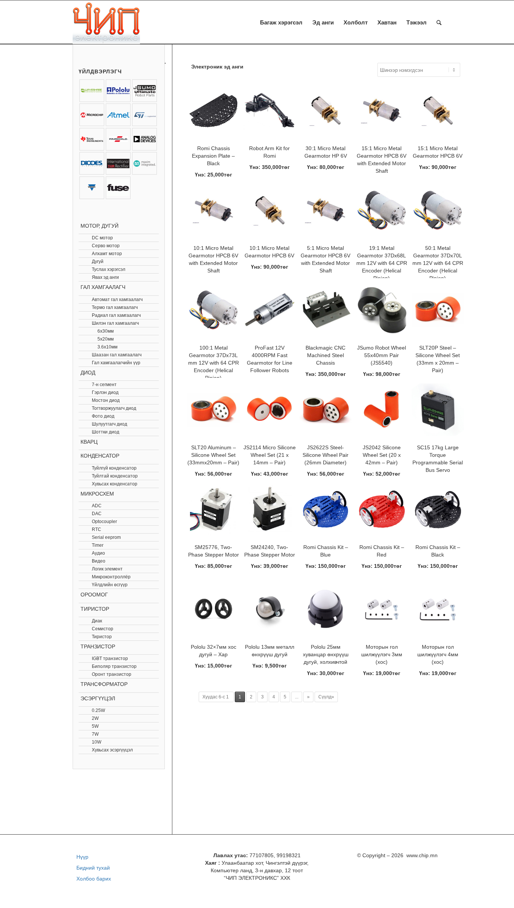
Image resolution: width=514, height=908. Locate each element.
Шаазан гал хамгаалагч (116, 354)
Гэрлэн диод (105, 392)
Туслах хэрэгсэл (108, 269)
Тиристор (102, 636)
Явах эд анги (105, 277)
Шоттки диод (105, 432)
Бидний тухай (93, 868)
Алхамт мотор (107, 253)
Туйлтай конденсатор (115, 476)
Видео (98, 561)
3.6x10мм (107, 347)
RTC (96, 529)
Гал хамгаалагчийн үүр (116, 362)
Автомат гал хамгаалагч (117, 299)
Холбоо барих (93, 879)
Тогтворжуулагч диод (114, 408)
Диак (97, 621)
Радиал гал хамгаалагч (116, 315)
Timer (97, 545)
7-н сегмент (104, 384)
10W (96, 742)
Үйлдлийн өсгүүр (110, 584)
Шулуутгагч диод (109, 424)
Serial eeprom (106, 537)
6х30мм (105, 331)
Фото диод (103, 416)
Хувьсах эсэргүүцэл (112, 750)
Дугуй (97, 261)
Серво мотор (106, 245)
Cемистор (102, 628)
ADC (97, 505)
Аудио (98, 553)
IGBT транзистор (110, 658)
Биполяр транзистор (114, 666)
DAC (97, 513)
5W (95, 726)
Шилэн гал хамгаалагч (115, 323)
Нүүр (82, 857)
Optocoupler (104, 521)
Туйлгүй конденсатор (114, 468)
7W (95, 734)
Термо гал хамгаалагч (115, 307)
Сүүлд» (326, 697)
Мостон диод (106, 400)
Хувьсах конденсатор (114, 484)
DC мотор (102, 237)
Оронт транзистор (111, 674)
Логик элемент (107, 569)
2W (95, 718)
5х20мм (105, 339)
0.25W (98, 710)
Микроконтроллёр (111, 576)
